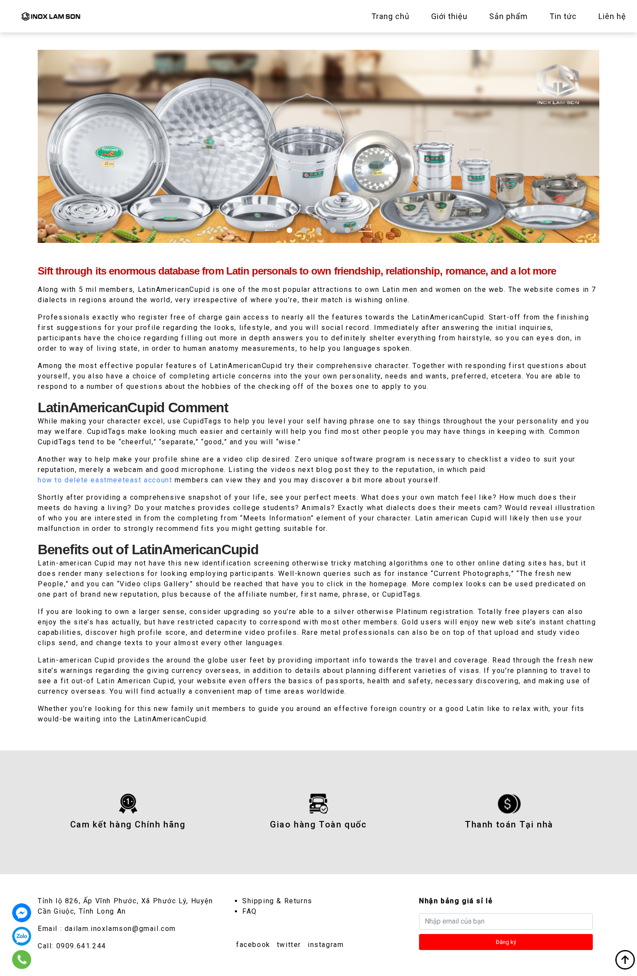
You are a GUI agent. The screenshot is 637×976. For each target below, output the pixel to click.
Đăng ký (506, 942)
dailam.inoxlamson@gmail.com (120, 928)
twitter (289, 944)
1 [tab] (289, 230)
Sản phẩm (508, 16)
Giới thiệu (449, 16)
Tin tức (563, 16)
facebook (253, 944)
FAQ (249, 911)
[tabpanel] (318, 146)
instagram (326, 944)
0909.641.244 (81, 946)
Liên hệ (612, 16)
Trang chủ (390, 16)
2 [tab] (304, 230)
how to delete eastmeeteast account (105, 480)
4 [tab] (333, 230)
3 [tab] (318, 230)
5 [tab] (347, 230)
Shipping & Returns (277, 901)
